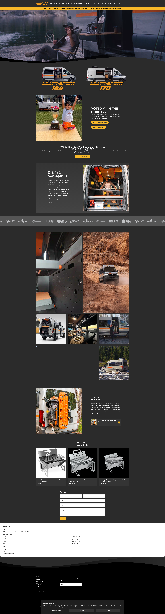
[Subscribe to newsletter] (80, 584)
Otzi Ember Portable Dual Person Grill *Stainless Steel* (81, 480)
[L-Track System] (100, 173)
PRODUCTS (87, 3)
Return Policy (39, 581)
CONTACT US (111, 3)
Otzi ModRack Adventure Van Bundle (107, 421)
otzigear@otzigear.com (9, 553)
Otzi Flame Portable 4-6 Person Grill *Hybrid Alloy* (49, 480)
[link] (123, 3)
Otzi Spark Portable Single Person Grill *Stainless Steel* (113, 480)
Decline (108, 610)
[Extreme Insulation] (92, 183)
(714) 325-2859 (7, 551)
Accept (82, 610)
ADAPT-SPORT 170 (67, 3)
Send (63, 518)
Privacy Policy (99, 607)
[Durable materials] (109, 206)
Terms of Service (40, 591)
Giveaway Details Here (82, 157)
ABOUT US (103, 3)
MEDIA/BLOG (95, 3)
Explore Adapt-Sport (98, 127)
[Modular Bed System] (104, 193)
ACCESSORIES (78, 3)
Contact (38, 586)
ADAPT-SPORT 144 (55, 3)
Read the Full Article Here (100, 122)
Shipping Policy (40, 584)
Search (38, 579)
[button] (120, 3)
